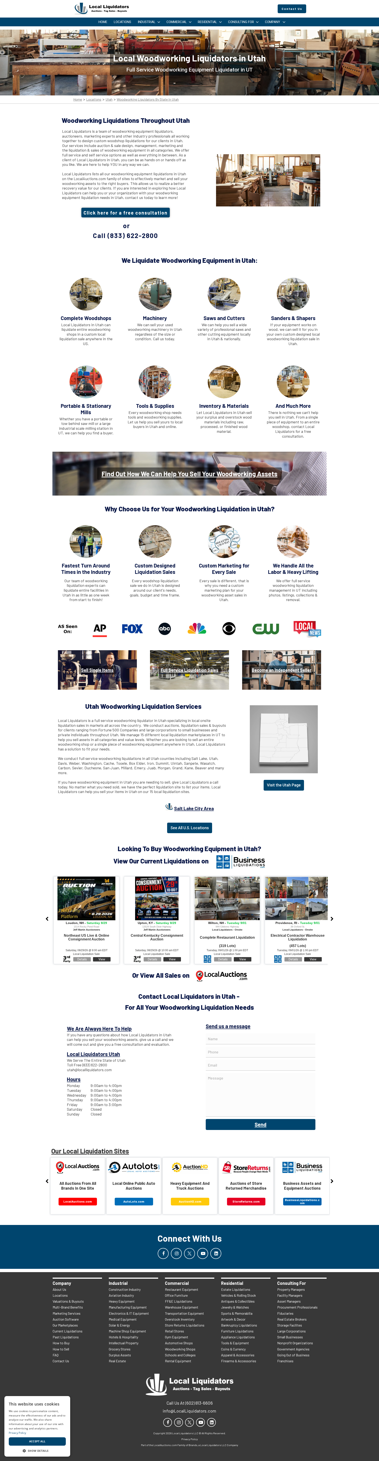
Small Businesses (290, 1337)
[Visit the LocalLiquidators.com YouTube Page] (202, 1253)
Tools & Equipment (235, 1343)
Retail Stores (174, 1331)
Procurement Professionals (297, 1307)
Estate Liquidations (235, 1289)
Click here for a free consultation (126, 212)
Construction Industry (125, 1289)
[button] (37, 1450)
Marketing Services (66, 1313)
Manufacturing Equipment (128, 1307)
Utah (109, 99)
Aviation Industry (121, 1295)
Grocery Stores (120, 1349)
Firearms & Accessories (238, 1361)
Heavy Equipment (122, 1301)
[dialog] (37, 1426)
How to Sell (61, 1349)
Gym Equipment (176, 1337)
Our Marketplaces (65, 1325)
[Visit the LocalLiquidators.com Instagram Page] (176, 1253)
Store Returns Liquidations (184, 1325)
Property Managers (291, 1289)
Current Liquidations (67, 1331)
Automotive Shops (179, 1343)
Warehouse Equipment (181, 1307)
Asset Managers (289, 1301)
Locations (93, 99)
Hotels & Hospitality (123, 1337)
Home (77, 99)
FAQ (56, 1355)
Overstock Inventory (180, 1319)
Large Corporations (291, 1331)
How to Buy (61, 1343)
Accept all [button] (37, 1441)
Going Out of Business (293, 1355)
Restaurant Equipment (181, 1289)
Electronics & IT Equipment (129, 1313)
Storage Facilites (289, 1325)
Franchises (285, 1361)
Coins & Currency (233, 1349)
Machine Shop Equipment (127, 1331)
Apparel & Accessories (237, 1355)
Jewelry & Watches (235, 1307)
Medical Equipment (123, 1319)
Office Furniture (176, 1295)
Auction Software (66, 1319)
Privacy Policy (17, 1433)
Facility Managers (289, 1295)
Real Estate (117, 1361)
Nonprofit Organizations (295, 1343)
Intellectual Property (123, 1343)
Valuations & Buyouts (68, 1301)
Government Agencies (293, 1349)
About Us (59, 1289)
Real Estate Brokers (292, 1319)
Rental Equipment (178, 1361)
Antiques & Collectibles (238, 1301)
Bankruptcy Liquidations (239, 1325)
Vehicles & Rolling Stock (238, 1295)
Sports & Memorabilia (236, 1313)
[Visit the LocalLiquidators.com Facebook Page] (163, 1253)
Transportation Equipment (184, 1313)
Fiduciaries (285, 1313)
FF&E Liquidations (178, 1301)
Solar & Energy (119, 1325)
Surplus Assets (120, 1355)
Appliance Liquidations (238, 1337)
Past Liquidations (66, 1337)
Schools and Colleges (180, 1355)
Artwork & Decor (233, 1319)
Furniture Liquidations (237, 1331)
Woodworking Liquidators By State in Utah (148, 99)
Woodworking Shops (180, 1349)
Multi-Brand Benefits (68, 1307)
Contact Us (61, 1361)
